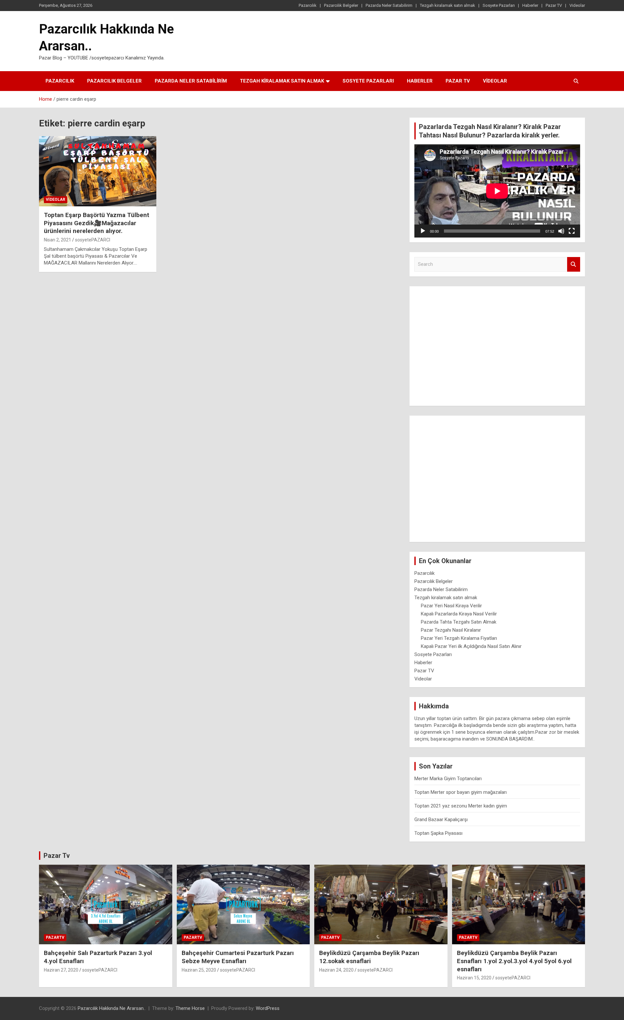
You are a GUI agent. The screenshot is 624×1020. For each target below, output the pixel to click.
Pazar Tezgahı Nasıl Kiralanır (451, 630)
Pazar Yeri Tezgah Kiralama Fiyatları (459, 638)
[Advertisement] (497, 343)
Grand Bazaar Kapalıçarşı (441, 819)
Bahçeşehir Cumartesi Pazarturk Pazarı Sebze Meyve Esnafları (238, 957)
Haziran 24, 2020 (336, 970)
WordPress (268, 1008)
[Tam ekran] (571, 231)
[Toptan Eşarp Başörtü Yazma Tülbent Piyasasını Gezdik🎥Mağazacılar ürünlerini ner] (98, 171)
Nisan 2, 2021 (57, 239)
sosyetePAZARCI (92, 239)
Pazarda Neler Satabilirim (389, 5)
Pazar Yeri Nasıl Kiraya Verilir (451, 606)
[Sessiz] (561, 231)
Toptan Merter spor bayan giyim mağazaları (460, 792)
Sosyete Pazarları (499, 5)
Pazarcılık (308, 5)
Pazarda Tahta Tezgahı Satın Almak (458, 622)
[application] (497, 191)
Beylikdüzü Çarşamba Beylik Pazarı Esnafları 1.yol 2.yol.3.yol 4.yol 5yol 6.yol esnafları (514, 961)
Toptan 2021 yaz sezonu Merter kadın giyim (460, 806)
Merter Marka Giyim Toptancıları (448, 778)
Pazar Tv (57, 855)
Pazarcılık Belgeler (341, 5)
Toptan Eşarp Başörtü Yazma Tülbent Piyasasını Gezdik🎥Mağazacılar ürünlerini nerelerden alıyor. (96, 223)
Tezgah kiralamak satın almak (447, 5)
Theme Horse (190, 1008)
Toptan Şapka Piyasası (438, 833)
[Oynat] (423, 231)
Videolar (577, 5)
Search (573, 264)
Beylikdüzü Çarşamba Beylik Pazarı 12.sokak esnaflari (369, 957)
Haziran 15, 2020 (474, 977)
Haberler (530, 5)
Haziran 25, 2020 (199, 970)
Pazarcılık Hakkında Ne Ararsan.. (112, 1008)
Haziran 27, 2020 (61, 970)
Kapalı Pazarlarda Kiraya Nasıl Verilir (459, 614)
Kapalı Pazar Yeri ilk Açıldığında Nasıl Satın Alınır (471, 646)
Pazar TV (554, 5)
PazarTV (55, 937)
